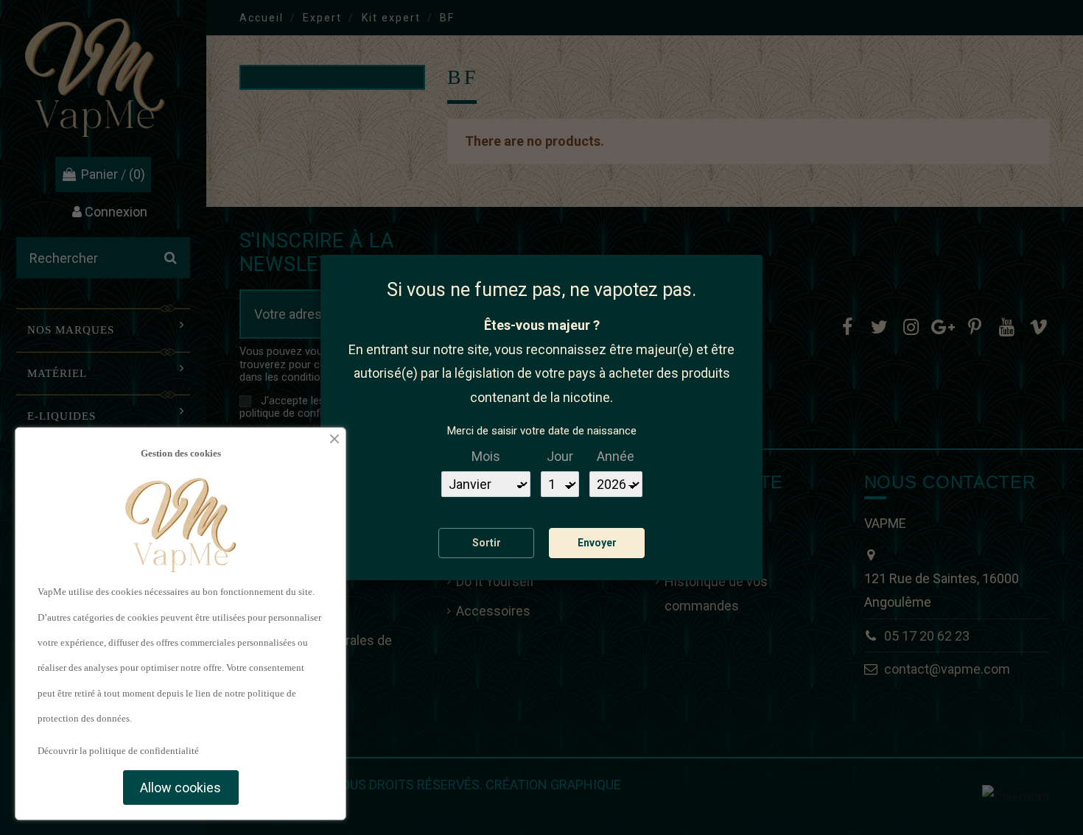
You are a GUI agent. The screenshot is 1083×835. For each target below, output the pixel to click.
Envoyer (597, 543)
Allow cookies (180, 787)
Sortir (486, 543)
